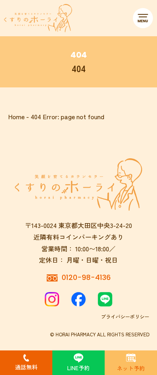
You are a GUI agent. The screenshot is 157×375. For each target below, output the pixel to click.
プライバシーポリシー (125, 316)
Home (16, 116)
